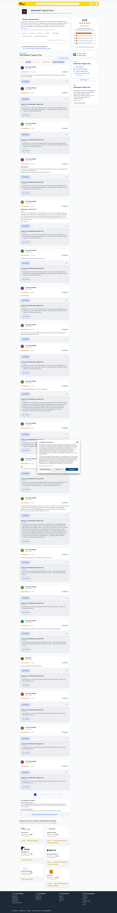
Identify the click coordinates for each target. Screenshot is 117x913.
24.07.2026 (31, 625)
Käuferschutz (15, 897)
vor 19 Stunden (32, 71)
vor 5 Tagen (23, 105)
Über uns (61, 897)
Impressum (15, 910)
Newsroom (61, 899)
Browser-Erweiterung (17, 902)
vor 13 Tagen (32, 206)
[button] (91, 3)
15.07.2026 (31, 698)
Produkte (85, 896)
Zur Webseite (83, 79)
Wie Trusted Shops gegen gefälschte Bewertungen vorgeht (36, 48)
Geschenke (49, 883)
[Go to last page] (60, 794)
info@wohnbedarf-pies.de (82, 71)
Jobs (60, 901)
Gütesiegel (14, 896)
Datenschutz (22, 910)
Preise (84, 899)
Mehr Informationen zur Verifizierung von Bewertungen (44, 814)
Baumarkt (23, 840)
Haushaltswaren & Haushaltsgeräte (60, 862)
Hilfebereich (38, 897)
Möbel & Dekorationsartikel (79, 103)
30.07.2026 (31, 463)
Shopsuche (38, 899)
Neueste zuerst (64, 58)
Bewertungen (15, 899)
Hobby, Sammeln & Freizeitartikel (60, 840)
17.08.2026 (31, 292)
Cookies (29, 910)
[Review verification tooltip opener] (54, 10)
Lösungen (85, 897)
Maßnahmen (28, 804)
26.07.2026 (31, 591)
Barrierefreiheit (35, 910)
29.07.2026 (31, 502)
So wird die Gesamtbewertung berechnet (84, 47)
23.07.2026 (23, 677)
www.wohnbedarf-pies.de (81, 69)
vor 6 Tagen (31, 92)
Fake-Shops (38, 896)
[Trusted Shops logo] (22, 4)
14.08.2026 (31, 350)
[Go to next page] (57, 794)
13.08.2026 (31, 386)
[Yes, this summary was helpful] (65, 40)
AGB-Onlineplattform (46, 910)
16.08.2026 (31, 329)
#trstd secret (15, 901)
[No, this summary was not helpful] (67, 40)
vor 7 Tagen (31, 128)
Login (84, 904)
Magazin (61, 896)
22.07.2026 (31, 662)
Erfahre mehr (54, 822)
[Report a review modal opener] (66, 81)
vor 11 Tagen (32, 163)
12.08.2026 (31, 428)
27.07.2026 (31, 554)
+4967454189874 (79, 66)
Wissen (84, 902)
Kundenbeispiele (86, 901)
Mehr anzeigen (79, 75)
